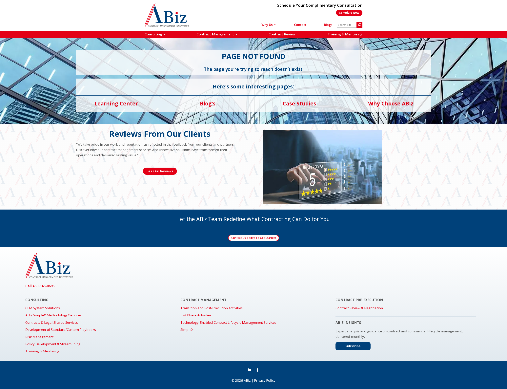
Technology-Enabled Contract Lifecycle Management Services (228, 322)
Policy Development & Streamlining (52, 344)
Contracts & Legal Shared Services (51, 322)
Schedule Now (349, 12)
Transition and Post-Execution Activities (211, 308)
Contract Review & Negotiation (359, 308)
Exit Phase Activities (195, 315)
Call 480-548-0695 (40, 286)
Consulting (153, 34)
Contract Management (215, 34)
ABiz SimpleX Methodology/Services (53, 315)
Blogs (328, 25)
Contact (300, 25)
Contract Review (282, 34)
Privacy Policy (264, 380)
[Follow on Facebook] (257, 370)
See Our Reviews (160, 171)
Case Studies (299, 103)
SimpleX (186, 330)
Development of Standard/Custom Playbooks (60, 330)
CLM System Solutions (42, 308)
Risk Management (39, 337)
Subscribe (353, 346)
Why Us (267, 25)
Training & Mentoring (345, 34)
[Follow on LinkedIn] (249, 370)
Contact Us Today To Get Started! (253, 238)
